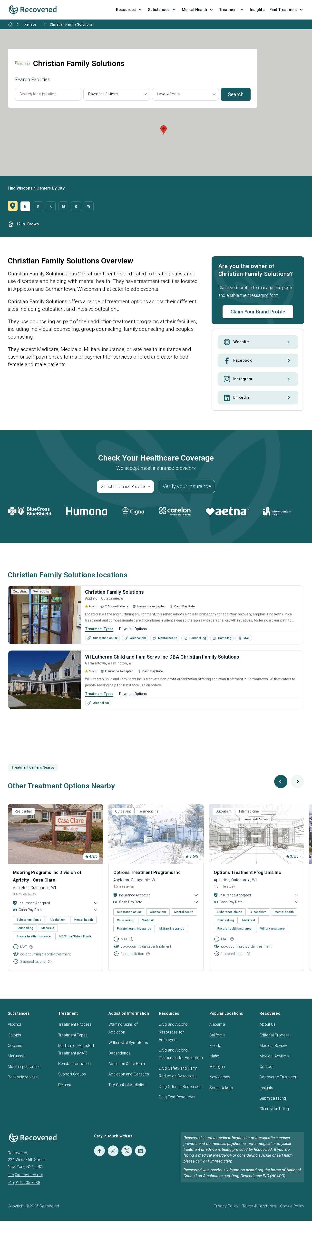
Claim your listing (274, 1108)
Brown (33, 224)
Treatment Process (75, 1024)
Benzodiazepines (23, 1077)
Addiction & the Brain (126, 1063)
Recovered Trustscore (279, 1077)
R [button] (76, 206)
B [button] (25, 206)
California (217, 1035)
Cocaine (15, 1045)
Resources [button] (126, 9)
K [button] (50, 206)
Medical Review (273, 1045)
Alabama (217, 1024)
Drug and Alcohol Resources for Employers (174, 1032)
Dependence (119, 1053)
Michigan (217, 1066)
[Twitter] (126, 1150)
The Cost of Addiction (127, 1085)
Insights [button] (257, 9)
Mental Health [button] (194, 9)
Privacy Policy (226, 1206)
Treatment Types (99, 629)
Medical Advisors (275, 1056)
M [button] (63, 206)
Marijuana (16, 1056)
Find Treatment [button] (283, 9)
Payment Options (132, 629)
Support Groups (72, 1074)
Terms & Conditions (259, 1206)
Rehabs (30, 24)
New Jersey (219, 1077)
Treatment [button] (228, 9)
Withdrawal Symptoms (128, 1042)
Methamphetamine (24, 1066)
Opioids (14, 1035)
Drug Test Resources (177, 1097)
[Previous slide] (281, 781)
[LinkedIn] (140, 1150)
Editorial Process (274, 1035)
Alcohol (14, 1024)
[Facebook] (99, 1150)
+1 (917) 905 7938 (24, 1182)
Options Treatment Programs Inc (147, 872)
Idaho (214, 1056)
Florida (215, 1045)
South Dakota (221, 1087)
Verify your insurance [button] (187, 486)
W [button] (88, 206)
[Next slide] (297, 781)
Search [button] (236, 94)
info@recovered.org (25, 1175)
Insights (266, 1087)
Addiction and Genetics (128, 1074)
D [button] (38, 206)
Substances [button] (159, 9)
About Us (267, 1024)
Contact (266, 1066)
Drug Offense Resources (180, 1086)
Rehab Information (74, 1063)
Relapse (65, 1085)
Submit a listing (273, 1098)
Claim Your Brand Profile (258, 312)
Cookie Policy (292, 1206)
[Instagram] (113, 1150)
